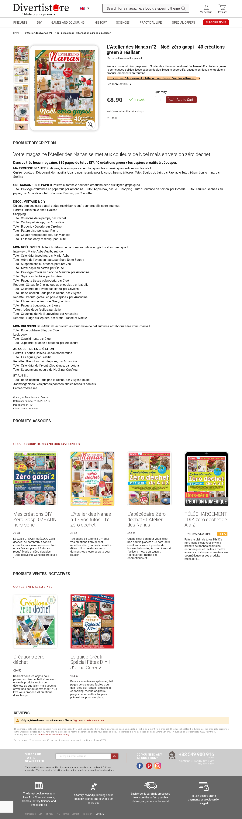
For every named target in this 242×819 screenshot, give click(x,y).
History (101, 22)
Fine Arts (20, 22)
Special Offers (183, 22)
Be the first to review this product (125, 58)
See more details (117, 84)
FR (82, 13)
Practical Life (150, 22)
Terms (66, 814)
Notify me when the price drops (125, 111)
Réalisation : (88, 814)
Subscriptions (216, 22)
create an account (94, 720)
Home (16, 33)
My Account (206, 12)
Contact (75, 814)
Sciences (123, 22)
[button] (90, 124)
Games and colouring (67, 22)
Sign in (77, 720)
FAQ (58, 814)
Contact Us (30, 814)
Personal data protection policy (53, 734)
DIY (39, 22)
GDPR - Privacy (46, 814)
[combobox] (145, 8)
